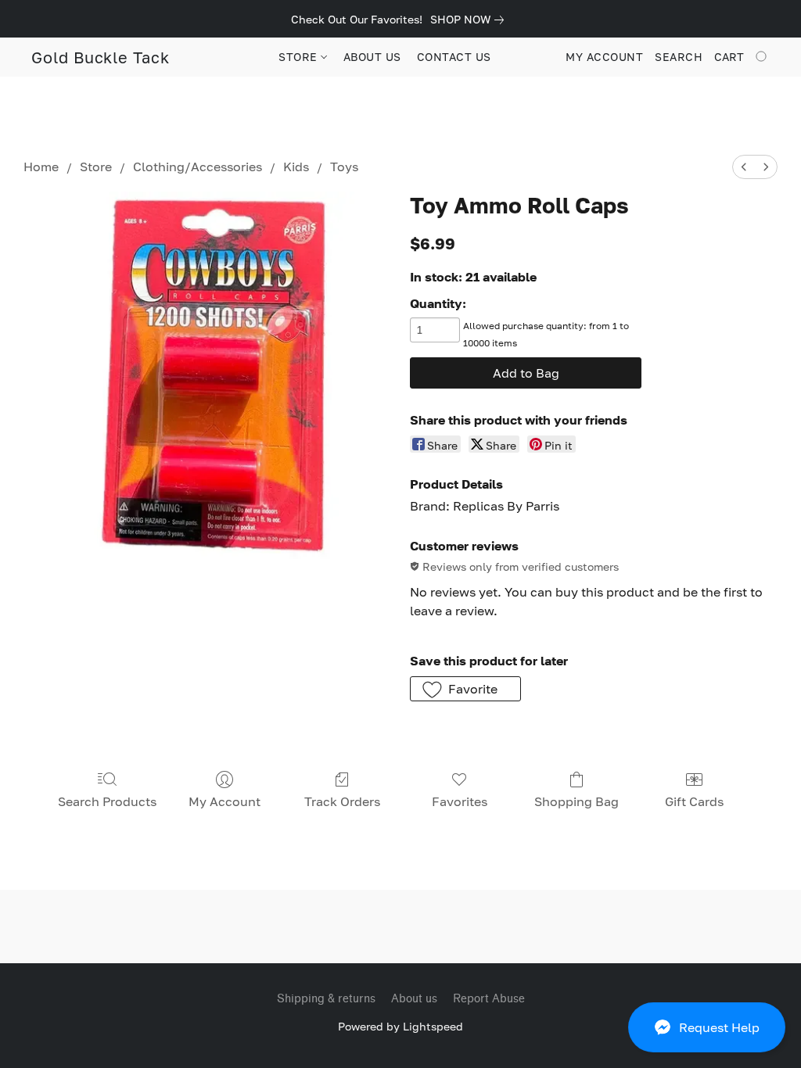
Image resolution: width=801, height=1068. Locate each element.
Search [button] (678, 56)
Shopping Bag (576, 801)
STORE (299, 56)
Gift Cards (694, 801)
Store (96, 166)
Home (41, 166)
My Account (224, 801)
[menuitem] (744, 167)
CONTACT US (454, 56)
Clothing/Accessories (197, 166)
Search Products (107, 801)
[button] (706, 1027)
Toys (344, 166)
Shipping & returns (326, 998)
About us (414, 998)
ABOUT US (372, 56)
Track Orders (342, 801)
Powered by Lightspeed (400, 1026)
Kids (296, 166)
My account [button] (604, 56)
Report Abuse (489, 998)
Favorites (459, 801)
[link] (470, 19)
